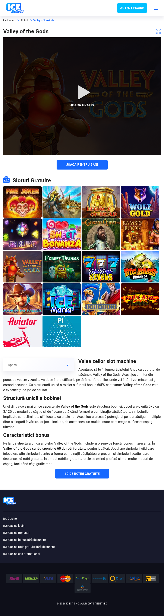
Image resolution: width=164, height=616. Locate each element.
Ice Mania (61, 299)
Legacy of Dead (101, 202)
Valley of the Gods (22, 266)
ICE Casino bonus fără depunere (24, 539)
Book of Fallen (22, 299)
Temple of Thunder (101, 299)
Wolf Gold (140, 202)
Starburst (22, 234)
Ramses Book (140, 234)
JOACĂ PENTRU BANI (82, 165)
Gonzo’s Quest (101, 234)
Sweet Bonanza (61, 234)
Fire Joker (22, 202)
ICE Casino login (14, 525)
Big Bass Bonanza (140, 266)
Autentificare (132, 8)
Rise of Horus (61, 202)
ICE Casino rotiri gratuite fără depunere (29, 547)
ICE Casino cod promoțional (21, 554)
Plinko (61, 331)
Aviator (22, 331)
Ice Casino (10, 518)
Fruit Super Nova (140, 299)
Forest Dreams (61, 266)
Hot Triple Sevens (101, 266)
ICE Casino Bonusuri (16, 532)
